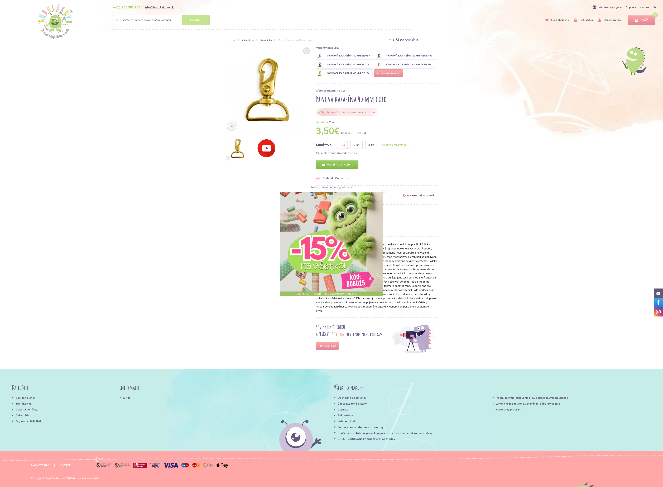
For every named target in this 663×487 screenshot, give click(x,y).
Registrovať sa (612, 20)
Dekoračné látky (26, 410)
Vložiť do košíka (339, 165)
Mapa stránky (40, 465)
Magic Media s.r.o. (54, 478)
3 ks (371, 145)
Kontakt (644, 7)
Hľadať (196, 20)
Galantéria (248, 40)
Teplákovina (24, 404)
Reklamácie (345, 415)
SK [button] (654, 7)
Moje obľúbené (560, 20)
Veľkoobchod (346, 421)
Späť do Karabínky (405, 39)
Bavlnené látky (25, 398)
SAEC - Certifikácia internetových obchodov (366, 439)
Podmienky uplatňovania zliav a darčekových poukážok (532, 398)
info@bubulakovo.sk (159, 7)
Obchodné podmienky (352, 398)
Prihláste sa (327, 345)
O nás (127, 398)
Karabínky (266, 40)
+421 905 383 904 (126, 7)
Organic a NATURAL (29, 421)
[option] (268, 89)
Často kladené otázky (352, 404)
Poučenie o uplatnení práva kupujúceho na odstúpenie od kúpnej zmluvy (385, 433)
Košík (644, 20)
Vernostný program (610, 7)
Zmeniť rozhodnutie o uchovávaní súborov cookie (528, 404)
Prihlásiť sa (586, 20)
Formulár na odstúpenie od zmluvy (360, 427)
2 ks (356, 145)
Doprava (631, 7)
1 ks (342, 145)
